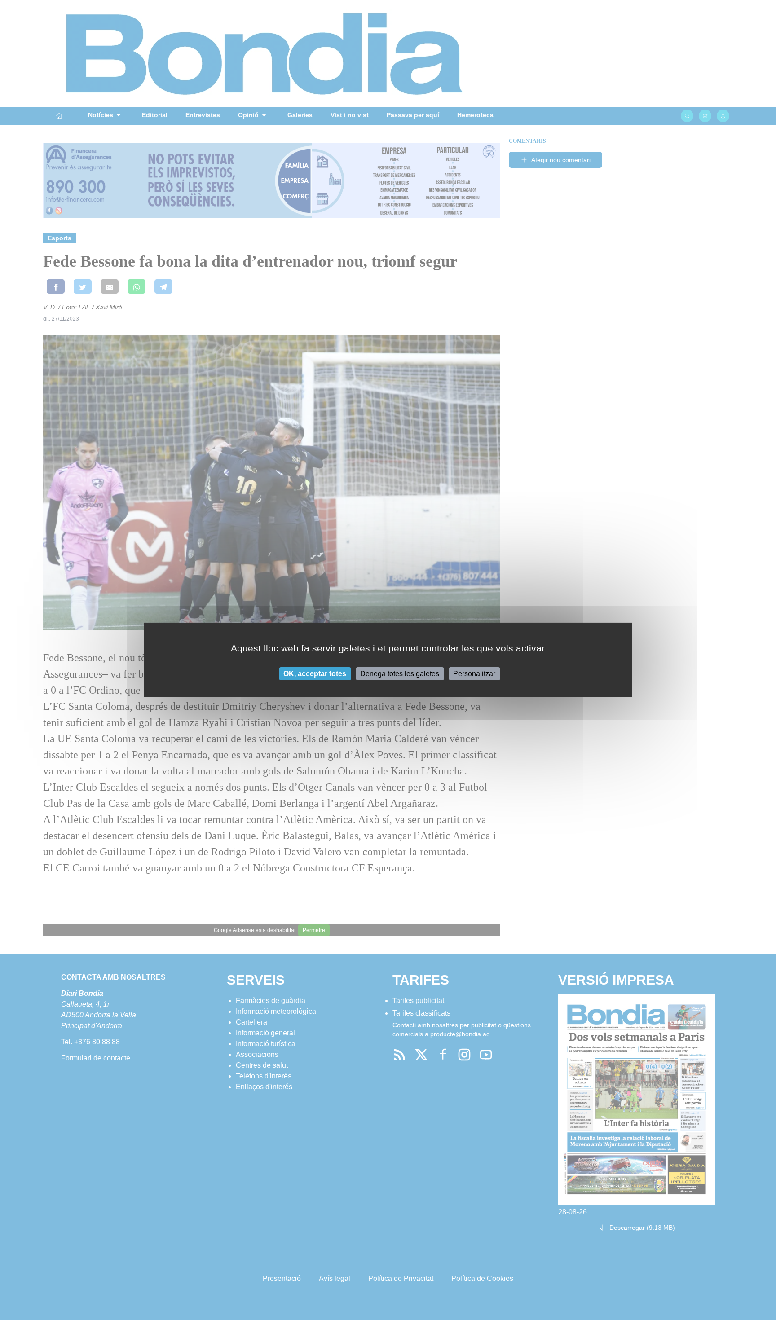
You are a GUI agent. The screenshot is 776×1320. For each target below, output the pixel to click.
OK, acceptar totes (314, 674)
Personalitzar (474, 674)
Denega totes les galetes (399, 674)
